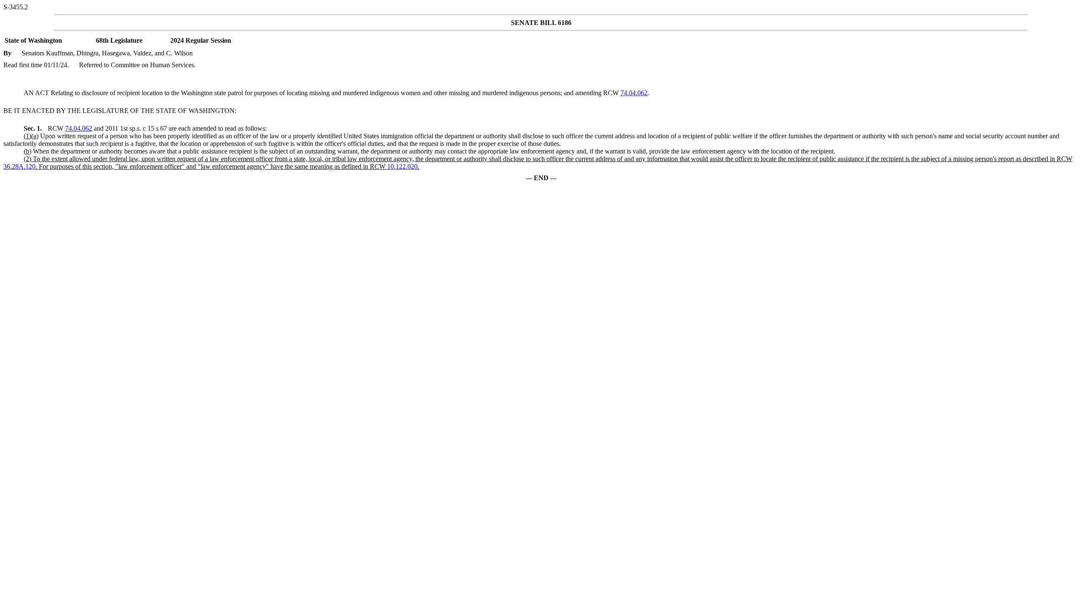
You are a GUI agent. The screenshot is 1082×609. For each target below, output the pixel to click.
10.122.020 (402, 166)
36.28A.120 (19, 166)
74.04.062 (634, 92)
